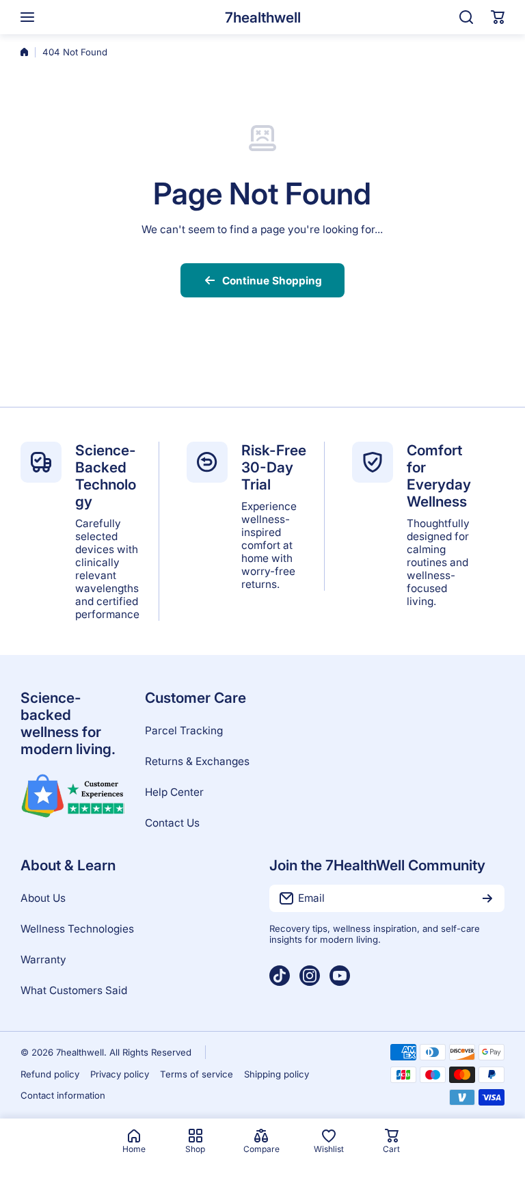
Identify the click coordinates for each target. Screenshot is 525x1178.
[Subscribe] (487, 898)
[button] (497, 17)
